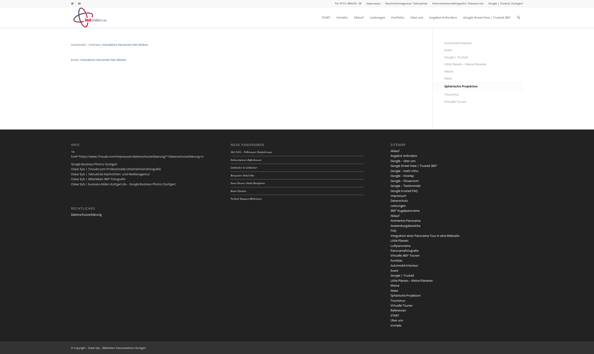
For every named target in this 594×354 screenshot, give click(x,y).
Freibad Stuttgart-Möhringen (246, 198)
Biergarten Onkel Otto (242, 175)
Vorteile (396, 325)
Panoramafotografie (405, 250)
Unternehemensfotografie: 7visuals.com (458, 3)
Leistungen (398, 206)
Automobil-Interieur (458, 43)
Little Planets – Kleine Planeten (465, 64)
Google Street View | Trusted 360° (414, 166)
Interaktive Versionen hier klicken (125, 45)
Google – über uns (403, 161)
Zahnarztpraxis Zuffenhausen (246, 160)
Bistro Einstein (238, 191)
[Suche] (518, 17)
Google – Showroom (405, 181)
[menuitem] (373, 3)
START (395, 315)
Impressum (373, 3)
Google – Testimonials (406, 186)
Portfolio (397, 260)
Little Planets (399, 240)
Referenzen (398, 310)
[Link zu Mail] (79, 3)
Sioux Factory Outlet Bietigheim (248, 183)
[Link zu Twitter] (72, 3)
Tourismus (451, 94)
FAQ (393, 230)
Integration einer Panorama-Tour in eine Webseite (425, 236)
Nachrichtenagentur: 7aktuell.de (406, 3)
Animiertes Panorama (405, 220)
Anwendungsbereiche (405, 226)
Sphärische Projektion (461, 86)
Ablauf (395, 151)
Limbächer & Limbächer (244, 167)
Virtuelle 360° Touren (405, 255)
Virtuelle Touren (455, 101)
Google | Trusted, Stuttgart (505, 3)
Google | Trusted (456, 57)
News (448, 78)
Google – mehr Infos (404, 171)
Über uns (397, 320)
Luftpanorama (400, 246)
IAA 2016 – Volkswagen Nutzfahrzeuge (251, 152)
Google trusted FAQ (404, 191)
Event (448, 50)
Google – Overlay (402, 176)
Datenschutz (399, 201)
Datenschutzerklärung (86, 214)
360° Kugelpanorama (405, 210)
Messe (448, 71)
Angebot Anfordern (404, 156)
